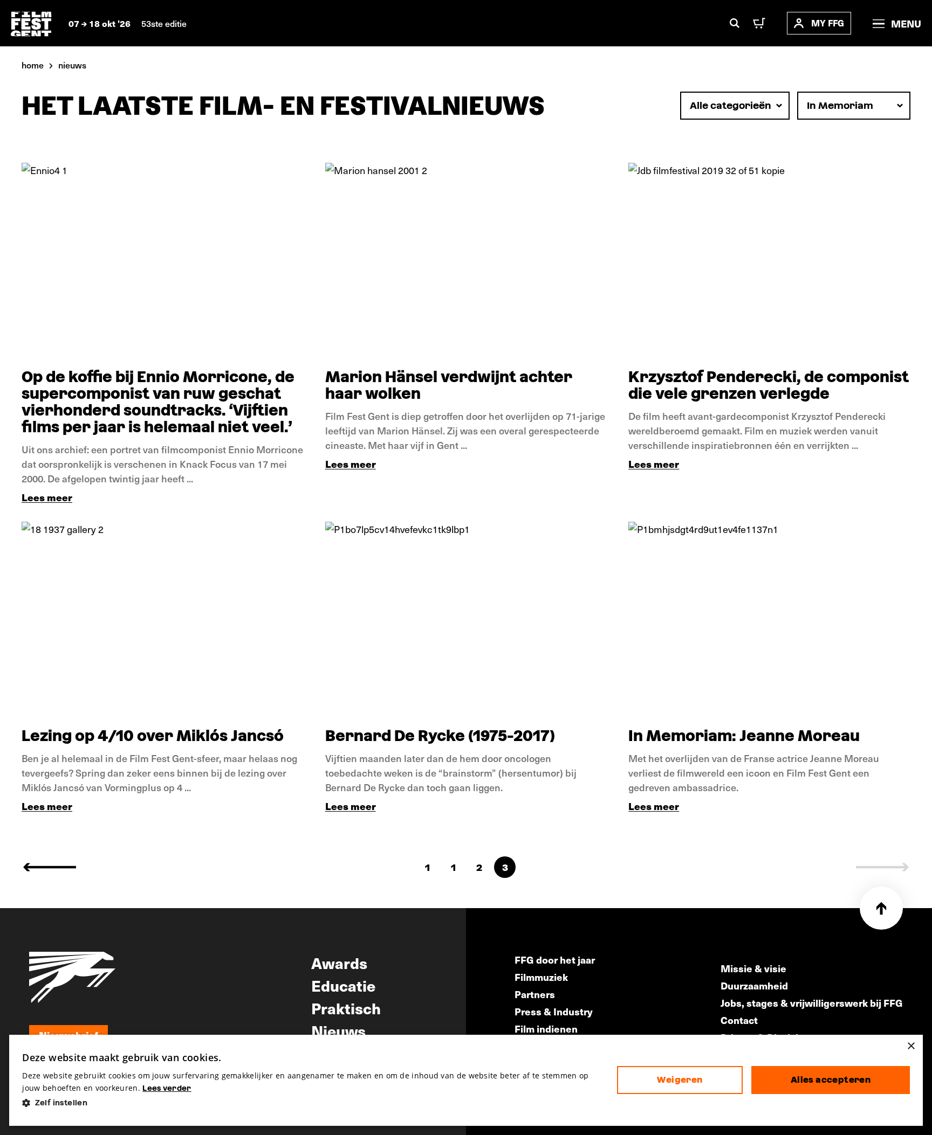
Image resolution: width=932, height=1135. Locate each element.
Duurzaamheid (754, 985)
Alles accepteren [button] (831, 1080)
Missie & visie (753, 968)
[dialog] (465, 1080)
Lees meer (47, 497)
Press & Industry (554, 1011)
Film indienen (546, 1028)
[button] (310, 1103)
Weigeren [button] (679, 1080)
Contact (739, 1020)
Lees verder (166, 1088)
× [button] (911, 1046)
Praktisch (346, 1008)
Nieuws (338, 1030)
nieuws (72, 65)
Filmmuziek (541, 977)
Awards (339, 962)
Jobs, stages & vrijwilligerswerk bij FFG (812, 1002)
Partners (535, 994)
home (33, 65)
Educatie (343, 985)
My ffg (827, 23)
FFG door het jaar (555, 959)
